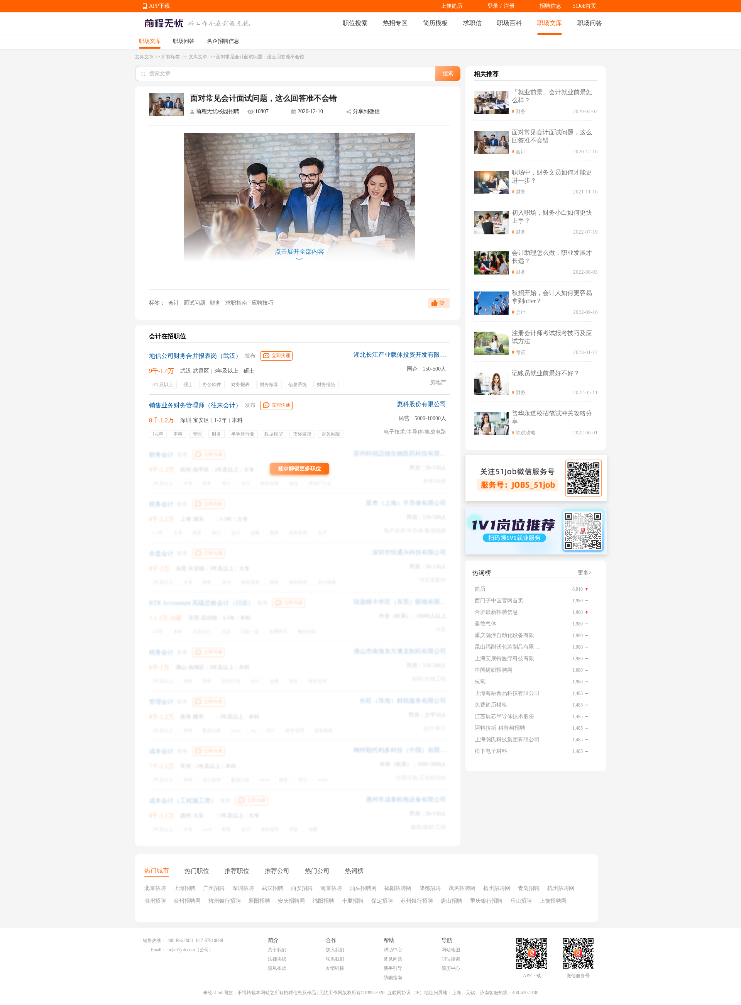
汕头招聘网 (363, 888)
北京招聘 (155, 888)
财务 (216, 303)
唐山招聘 (451, 901)
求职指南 (237, 303)
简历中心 (451, 968)
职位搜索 (355, 23)
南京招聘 (331, 888)
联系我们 (335, 959)
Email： (158, 949)
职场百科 (509, 23)
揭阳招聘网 (397, 888)
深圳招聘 (243, 888)
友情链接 (335, 968)
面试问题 (195, 303)
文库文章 (144, 56)
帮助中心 (393, 949)
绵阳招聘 (323, 901)
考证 (521, 352)
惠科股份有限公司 (421, 404)
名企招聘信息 (223, 41)
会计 (174, 303)
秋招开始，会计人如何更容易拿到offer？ (552, 297)
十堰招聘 (353, 901)
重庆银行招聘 (486, 901)
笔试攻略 (526, 433)
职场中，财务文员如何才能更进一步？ (552, 176)
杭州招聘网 (560, 888)
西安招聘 (302, 888)
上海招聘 (184, 888)
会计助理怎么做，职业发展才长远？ (552, 256)
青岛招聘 (529, 888)
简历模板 (435, 23)
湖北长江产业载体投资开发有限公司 (400, 354)
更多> (585, 573)
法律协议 (277, 959)
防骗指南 (393, 977)
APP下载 (159, 6)
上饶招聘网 (553, 901)
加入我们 (335, 949)
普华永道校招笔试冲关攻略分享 (552, 417)
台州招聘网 (187, 901)
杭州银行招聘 (224, 901)
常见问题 (393, 959)
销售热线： (154, 940)
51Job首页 (584, 6)
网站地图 (451, 949)
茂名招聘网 (461, 888)
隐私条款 (277, 968)
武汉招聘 (272, 888)
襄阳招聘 (259, 901)
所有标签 (171, 56)
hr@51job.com (181, 949)
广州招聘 (214, 888)
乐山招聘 (521, 901)
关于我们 (277, 949)
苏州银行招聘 (417, 901)
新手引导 (393, 968)
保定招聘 (382, 901)
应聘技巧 (262, 303)
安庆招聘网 (291, 901)
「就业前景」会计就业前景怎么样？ (552, 96)
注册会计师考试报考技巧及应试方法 (552, 337)
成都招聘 (430, 888)
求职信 (472, 23)
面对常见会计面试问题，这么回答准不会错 (552, 136)
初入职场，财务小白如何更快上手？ (552, 216)
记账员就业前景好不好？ (546, 373)
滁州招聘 (155, 901)
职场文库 (549, 23)
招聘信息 (550, 6)
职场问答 (589, 23)
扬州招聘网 (496, 888)
